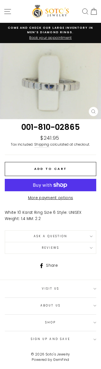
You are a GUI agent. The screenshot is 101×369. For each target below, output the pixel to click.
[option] (50, 33)
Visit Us (50, 288)
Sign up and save (50, 339)
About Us (50, 305)
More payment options (50, 198)
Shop (50, 322)
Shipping (41, 144)
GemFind (61, 359)
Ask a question (51, 236)
